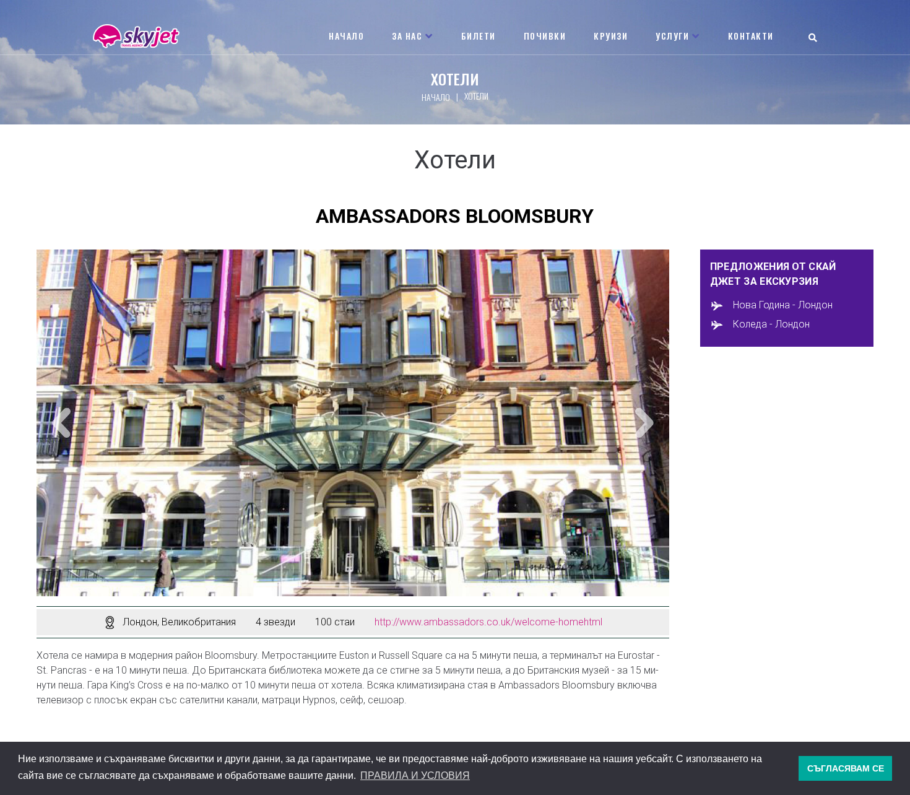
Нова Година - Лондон (783, 305)
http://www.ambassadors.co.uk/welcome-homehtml (488, 622)
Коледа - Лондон (771, 324)
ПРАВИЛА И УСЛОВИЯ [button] (415, 775)
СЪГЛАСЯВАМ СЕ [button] (845, 768)
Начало (436, 96)
